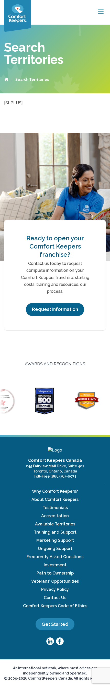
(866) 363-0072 (63, 476)
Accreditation (55, 515)
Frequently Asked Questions (55, 556)
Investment (55, 564)
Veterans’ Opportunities (55, 581)
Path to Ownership (55, 573)
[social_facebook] (60, 641)
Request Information (55, 309)
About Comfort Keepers (55, 499)
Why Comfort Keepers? (55, 491)
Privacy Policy (55, 589)
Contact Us (55, 597)
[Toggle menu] (101, 11)
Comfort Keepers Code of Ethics (55, 605)
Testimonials (55, 507)
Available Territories (55, 524)
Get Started (55, 624)
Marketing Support (55, 540)
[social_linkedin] (50, 641)
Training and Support (55, 532)
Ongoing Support (55, 548)
